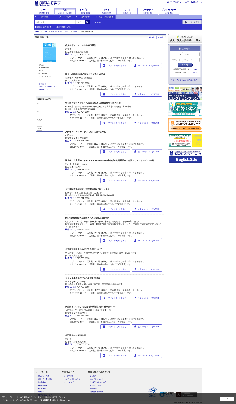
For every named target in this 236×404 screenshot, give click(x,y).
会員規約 (93, 389)
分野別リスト (44, 89)
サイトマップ (69, 382)
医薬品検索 (42, 382)
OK (227, 399)
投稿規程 (42, 84)
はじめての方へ (174, 2)
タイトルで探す (65, 17)
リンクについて (95, 385)
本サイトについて (96, 379)
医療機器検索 (42, 385)
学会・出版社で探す (106, 17)
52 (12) (73, 54)
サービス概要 (69, 376)
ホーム (37, 32)
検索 (39, 128)
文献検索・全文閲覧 (45, 379)
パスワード (176, 60)
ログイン (185, 65)
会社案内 (93, 376)
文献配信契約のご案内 (98, 382)
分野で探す (85, 17)
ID (180, 54)
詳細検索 (44, 17)
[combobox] (55, 22)
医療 (75, 32)
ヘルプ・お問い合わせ (192, 2)
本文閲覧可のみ (64, 27)
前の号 (151, 37)
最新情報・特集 (43, 376)
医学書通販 (42, 389)
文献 (45, 32)
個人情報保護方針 (96, 392)
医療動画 (41, 392)
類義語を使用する (44, 27)
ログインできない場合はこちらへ (186, 80)
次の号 (160, 37)
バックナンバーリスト (48, 86)
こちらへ (195, 69)
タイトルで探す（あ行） (60, 32)
